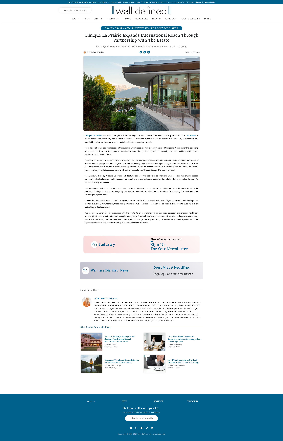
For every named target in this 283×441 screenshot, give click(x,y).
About (89, 401)
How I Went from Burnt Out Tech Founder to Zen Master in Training (183, 361)
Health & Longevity (157, 28)
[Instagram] (136, 428)
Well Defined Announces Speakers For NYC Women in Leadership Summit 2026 (185, 2)
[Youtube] (141, 428)
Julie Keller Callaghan (105, 298)
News (174, 28)
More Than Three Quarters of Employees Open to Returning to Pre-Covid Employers (184, 339)
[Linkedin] (152, 428)
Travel (109, 28)
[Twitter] (147, 428)
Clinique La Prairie (93, 135)
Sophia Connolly (176, 344)
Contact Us (192, 401)
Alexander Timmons (177, 365)
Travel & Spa (123, 28)
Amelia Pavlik (112, 344)
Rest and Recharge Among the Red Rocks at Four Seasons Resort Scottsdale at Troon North (120, 339)
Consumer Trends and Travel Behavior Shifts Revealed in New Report (122, 361)
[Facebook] (131, 428)
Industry (138, 28)
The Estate (191, 135)
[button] (141, 52)
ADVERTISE (158, 401)
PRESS (124, 401)
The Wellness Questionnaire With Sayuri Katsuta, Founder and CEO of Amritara (101, 2)
